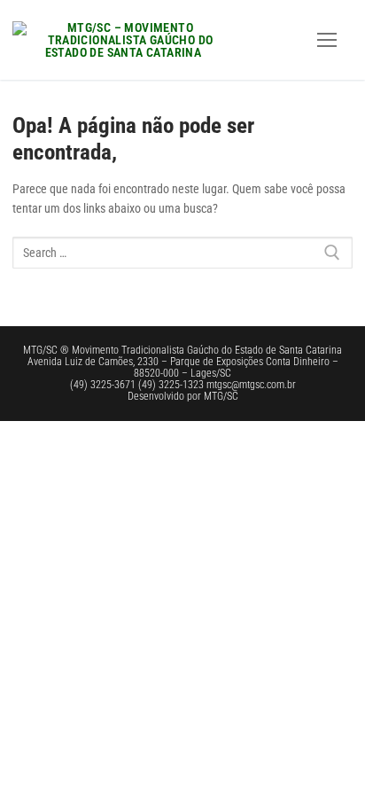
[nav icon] (327, 40)
